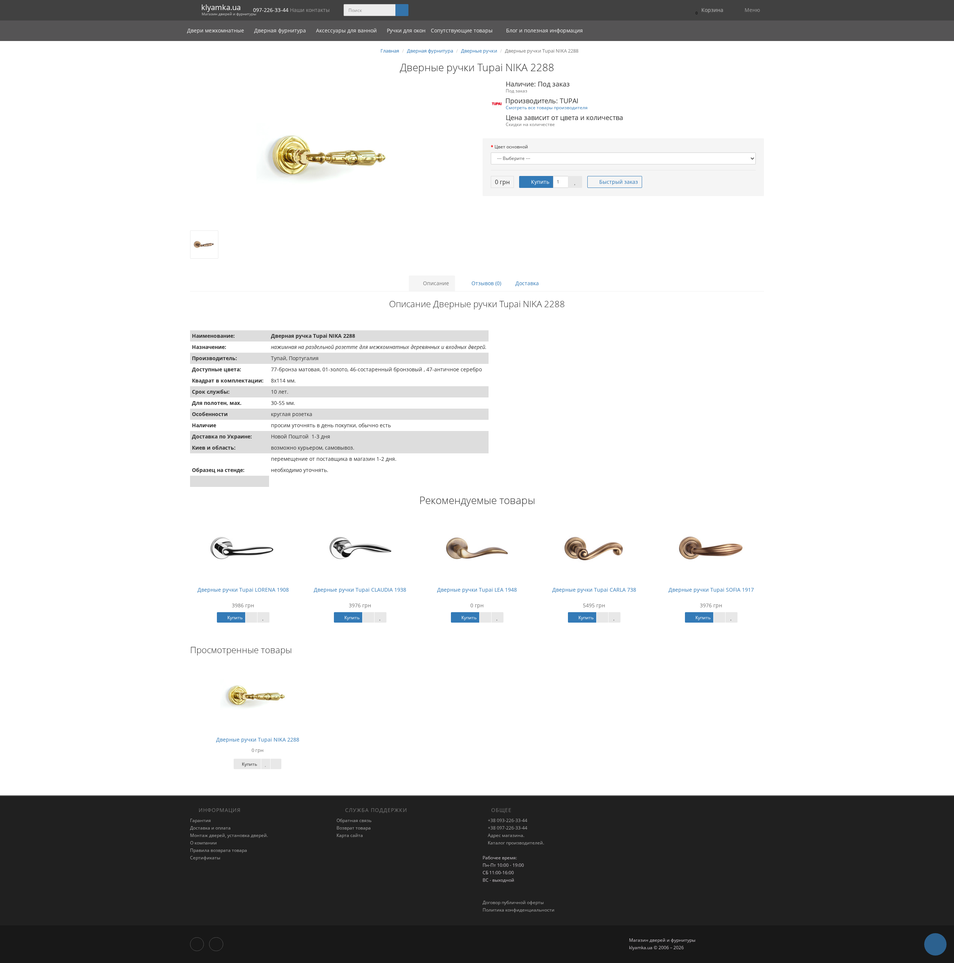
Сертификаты (205, 858)
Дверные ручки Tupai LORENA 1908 (243, 589)
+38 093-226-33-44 (507, 820)
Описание (435, 283)
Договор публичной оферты (513, 902)
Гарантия (200, 820)
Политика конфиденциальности (519, 910)
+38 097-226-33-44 (507, 828)
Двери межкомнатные (216, 30)
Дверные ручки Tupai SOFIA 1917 (711, 589)
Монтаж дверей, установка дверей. (229, 835)
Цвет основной (511, 147)
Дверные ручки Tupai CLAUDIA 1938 (360, 589)
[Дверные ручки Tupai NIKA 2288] (330, 155)
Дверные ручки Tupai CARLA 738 (594, 589)
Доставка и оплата (210, 828)
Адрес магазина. (505, 835)
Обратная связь (354, 820)
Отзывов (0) (485, 283)
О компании (203, 843)
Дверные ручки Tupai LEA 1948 (477, 589)
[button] (707, 10)
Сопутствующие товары (462, 30)
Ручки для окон (406, 30)
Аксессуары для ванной (347, 30)
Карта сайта (350, 835)
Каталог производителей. (515, 843)
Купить (539, 181)
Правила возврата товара (218, 850)
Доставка (527, 283)
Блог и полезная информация (544, 30)
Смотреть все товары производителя (547, 107)
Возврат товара (354, 828)
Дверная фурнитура (280, 30)
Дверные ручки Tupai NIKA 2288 (257, 739)
